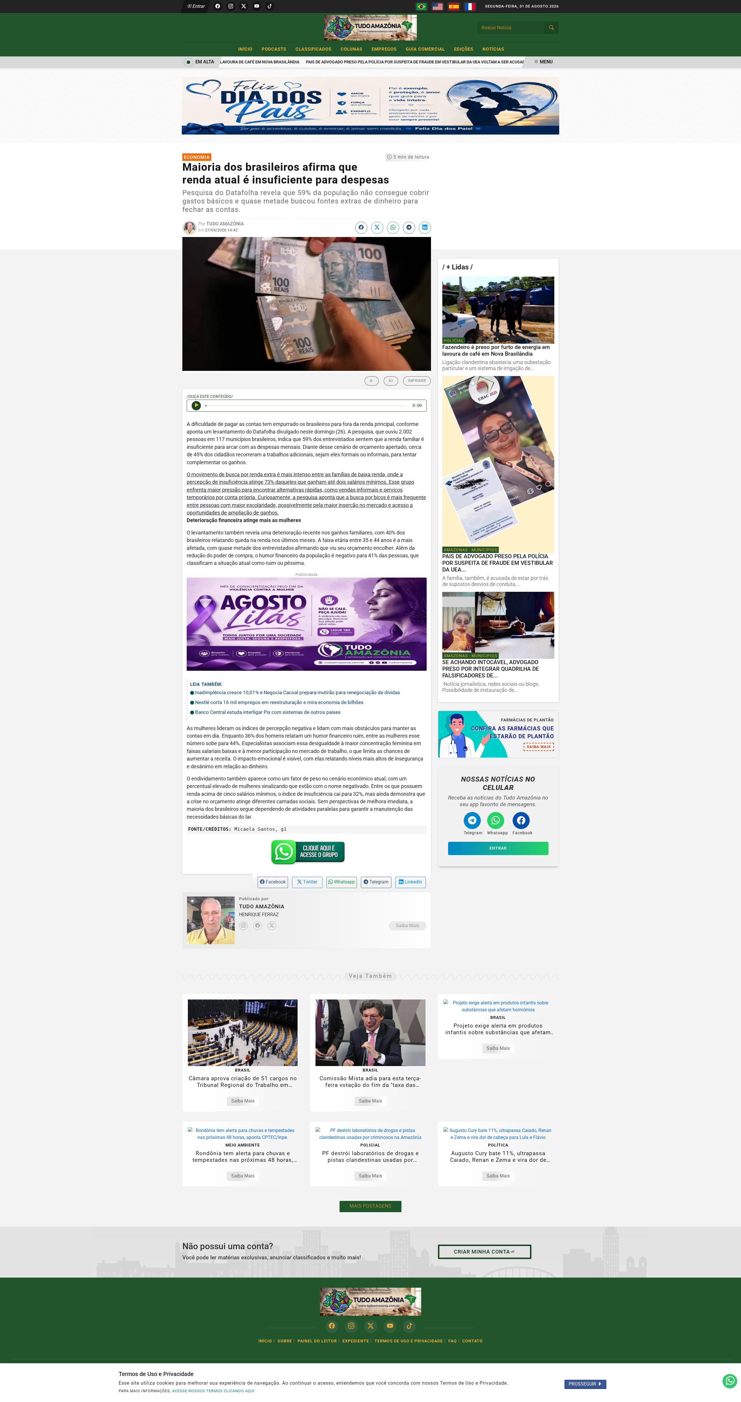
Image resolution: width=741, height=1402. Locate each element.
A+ (390, 380)
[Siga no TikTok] (269, 6)
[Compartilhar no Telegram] (409, 228)
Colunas (354, 49)
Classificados (316, 49)
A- (372, 380)
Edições (466, 49)
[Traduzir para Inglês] (437, 6)
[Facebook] (257, 925)
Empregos (386, 49)
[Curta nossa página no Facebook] (331, 1326)
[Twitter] (271, 925)
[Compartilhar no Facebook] (361, 228)
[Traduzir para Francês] (470, 6)
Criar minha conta (482, 1252)
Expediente (355, 1341)
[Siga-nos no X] (370, 1326)
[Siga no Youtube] (256, 6)
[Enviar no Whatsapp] (393, 228)
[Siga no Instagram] (230, 6)
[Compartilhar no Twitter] (377, 228)
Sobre (285, 1341)
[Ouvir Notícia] (196, 405)
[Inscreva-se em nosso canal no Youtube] (390, 1326)
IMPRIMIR (417, 380)
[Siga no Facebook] (217, 6)
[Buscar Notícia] (551, 28)
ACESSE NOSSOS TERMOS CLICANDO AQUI (213, 1391)
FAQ (452, 1341)
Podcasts (276, 49)
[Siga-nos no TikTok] (409, 1326)
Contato (472, 1341)
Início (247, 49)
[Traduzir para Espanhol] (453, 6)
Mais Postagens (370, 1206)
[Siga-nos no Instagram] (351, 1326)
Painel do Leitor (317, 1341)
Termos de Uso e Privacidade (409, 1341)
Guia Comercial (428, 49)
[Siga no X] (243, 6)
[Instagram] (243, 925)
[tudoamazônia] (371, 105)
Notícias (493, 49)
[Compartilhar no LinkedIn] (425, 228)
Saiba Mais (407, 925)
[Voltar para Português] (421, 6)
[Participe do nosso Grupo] (306, 854)
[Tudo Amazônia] (370, 27)
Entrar (198, 6)
